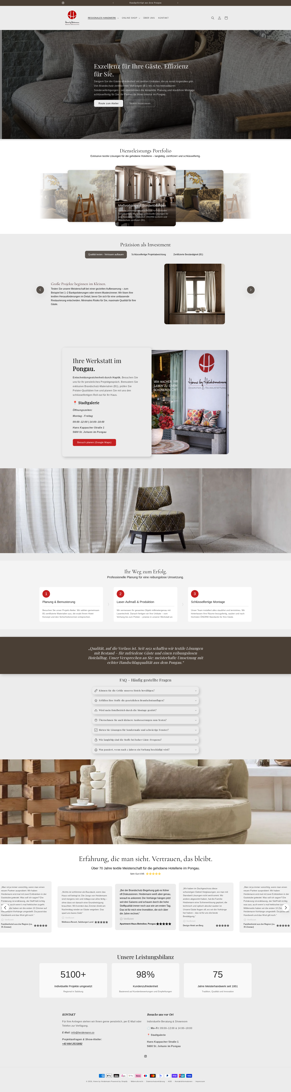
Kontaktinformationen (183, 1081)
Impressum (200, 1081)
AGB (170, 1081)
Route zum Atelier (109, 103)
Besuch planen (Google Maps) (94, 442)
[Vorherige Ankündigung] (113, 3)
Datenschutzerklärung (155, 1081)
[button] (103, 18)
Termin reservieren (140, 103)
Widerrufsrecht (137, 1081)
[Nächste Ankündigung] (177, 3)
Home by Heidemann (101, 1081)
